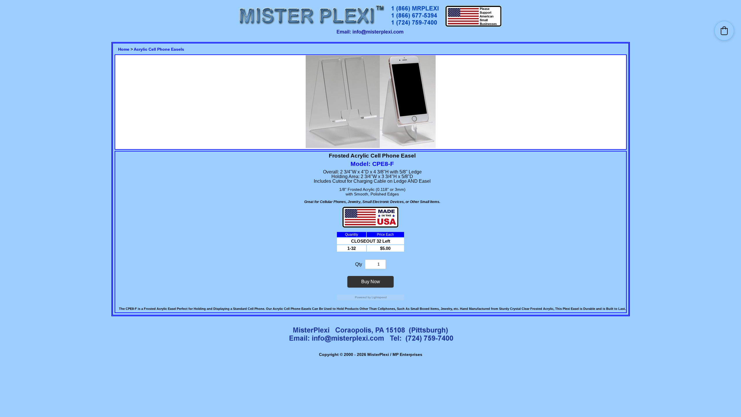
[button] (724, 31)
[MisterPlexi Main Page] (311, 26)
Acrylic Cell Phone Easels (159, 49)
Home (123, 49)
